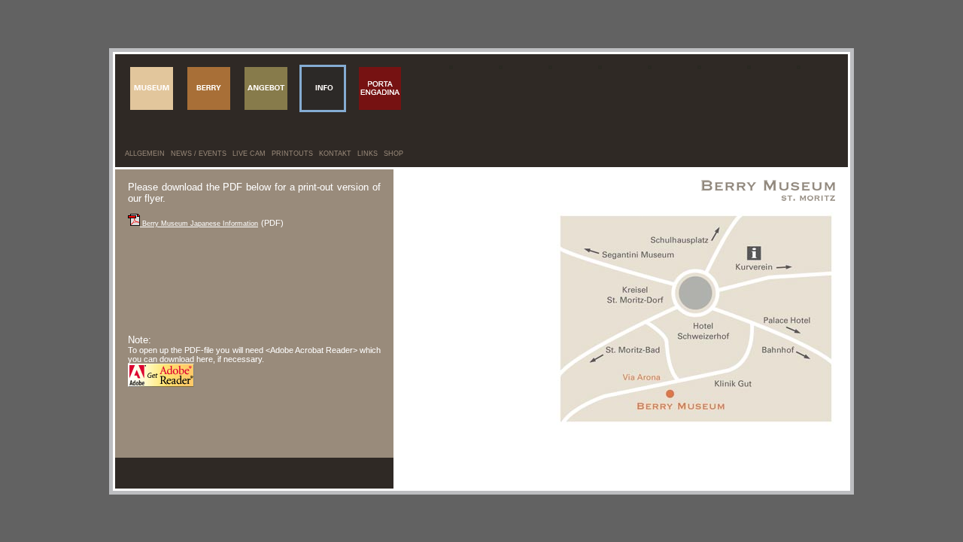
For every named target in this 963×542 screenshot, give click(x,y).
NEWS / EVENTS (198, 153)
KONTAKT (335, 153)
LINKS (367, 153)
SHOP (393, 153)
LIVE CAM (249, 153)
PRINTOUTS (292, 153)
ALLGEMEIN (145, 153)
